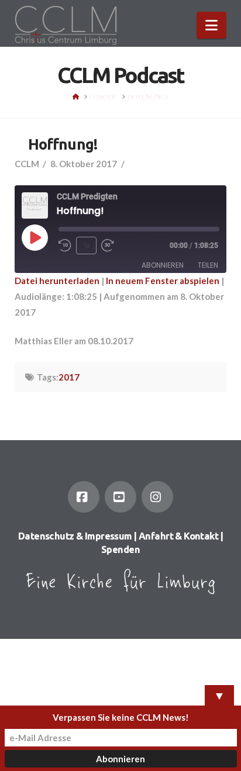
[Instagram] (157, 497)
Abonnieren (163, 265)
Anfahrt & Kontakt (178, 536)
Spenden (120, 549)
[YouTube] (120, 497)
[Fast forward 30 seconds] (107, 245)
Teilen (208, 265)
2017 (69, 377)
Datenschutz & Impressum (75, 536)
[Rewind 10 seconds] (64, 245)
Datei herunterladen (57, 280)
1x (85, 245)
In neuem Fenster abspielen (162, 280)
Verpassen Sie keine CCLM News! (121, 717)
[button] (211, 25)
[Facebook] (83, 497)
